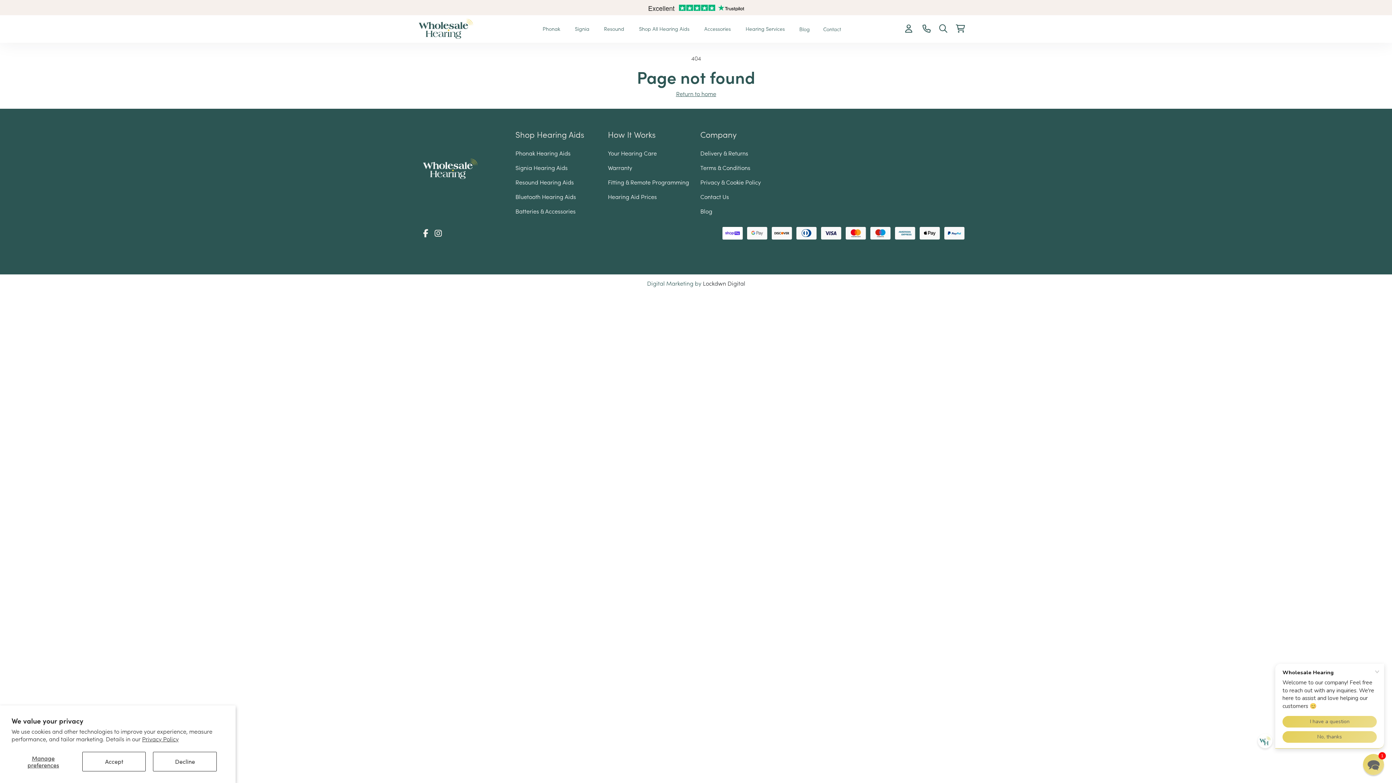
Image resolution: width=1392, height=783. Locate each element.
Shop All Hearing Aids (665, 28)
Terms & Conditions (725, 167)
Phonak (552, 28)
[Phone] (927, 29)
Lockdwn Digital (724, 283)
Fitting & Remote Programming (648, 182)
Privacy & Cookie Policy (730, 182)
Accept (114, 761)
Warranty (620, 167)
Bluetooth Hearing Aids (545, 196)
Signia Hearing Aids (541, 167)
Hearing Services (766, 28)
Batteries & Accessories (545, 211)
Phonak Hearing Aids (543, 153)
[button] (960, 29)
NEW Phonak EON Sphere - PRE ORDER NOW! (696, 9)
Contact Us (714, 196)
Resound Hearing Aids (544, 182)
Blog (706, 211)
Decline (185, 761)
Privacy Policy (160, 739)
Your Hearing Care (632, 153)
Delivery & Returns (724, 153)
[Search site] (943, 29)
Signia (583, 28)
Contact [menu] (832, 29)
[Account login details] (909, 29)
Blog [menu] (804, 29)
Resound (615, 28)
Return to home (696, 94)
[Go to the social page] (425, 233)
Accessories (718, 28)
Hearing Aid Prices (632, 196)
